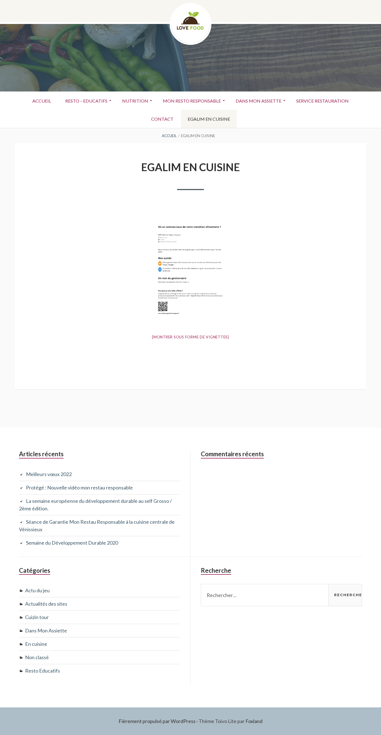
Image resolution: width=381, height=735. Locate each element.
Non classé (37, 657)
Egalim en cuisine (209, 119)
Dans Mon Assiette (258, 100)
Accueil (41, 100)
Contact (162, 119)
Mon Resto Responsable (192, 100)
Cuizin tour (37, 617)
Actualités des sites (46, 604)
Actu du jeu (37, 590)
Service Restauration (322, 100)
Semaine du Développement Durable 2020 (72, 543)
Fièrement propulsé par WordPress (157, 721)
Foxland (253, 721)
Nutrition (135, 100)
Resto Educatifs (42, 671)
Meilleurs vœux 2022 (49, 474)
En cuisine (36, 644)
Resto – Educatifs (86, 100)
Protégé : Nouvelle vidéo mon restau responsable (79, 487)
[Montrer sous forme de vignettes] (190, 337)
